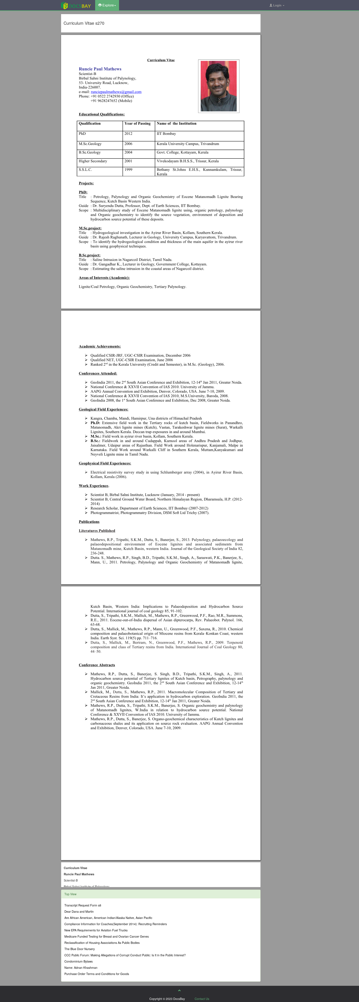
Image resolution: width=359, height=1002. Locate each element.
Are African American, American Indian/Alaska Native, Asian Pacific (108, 918)
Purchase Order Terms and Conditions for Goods (96, 974)
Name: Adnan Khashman (80, 967)
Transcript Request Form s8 (82, 905)
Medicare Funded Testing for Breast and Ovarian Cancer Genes (106, 936)
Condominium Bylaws (78, 961)
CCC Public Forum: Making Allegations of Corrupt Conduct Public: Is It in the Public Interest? (125, 955)
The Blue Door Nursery (79, 949)
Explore (108, 5)
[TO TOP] (179, 990)
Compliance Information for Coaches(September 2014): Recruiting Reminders (115, 924)
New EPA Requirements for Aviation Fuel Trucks (96, 930)
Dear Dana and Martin (79, 911)
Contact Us (202, 999)
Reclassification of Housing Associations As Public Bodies (102, 943)
